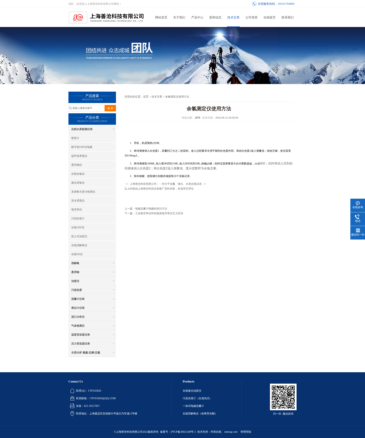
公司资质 (251, 17)
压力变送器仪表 (80, 343)
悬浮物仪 (76, 164)
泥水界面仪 (78, 200)
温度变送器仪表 (80, 334)
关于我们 (179, 17)
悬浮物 (75, 272)
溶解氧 (75, 263)
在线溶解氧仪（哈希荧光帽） (200, 413)
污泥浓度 (76, 290)
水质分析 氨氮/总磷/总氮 (85, 352)
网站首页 (161, 17)
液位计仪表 (78, 307)
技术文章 (233, 17)
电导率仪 (76, 209)
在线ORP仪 (77, 227)
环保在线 (216, 431)
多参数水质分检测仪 (83, 191)
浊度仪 (75, 281)
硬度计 (75, 138)
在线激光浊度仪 (192, 390)
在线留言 (269, 17)
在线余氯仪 (78, 173)
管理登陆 (245, 431)
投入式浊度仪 (79, 236)
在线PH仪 (77, 254)
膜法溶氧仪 (78, 182)
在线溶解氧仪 (79, 245)
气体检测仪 (78, 325)
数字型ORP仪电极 (81, 147)
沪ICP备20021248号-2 (183, 431)
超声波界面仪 (79, 156)
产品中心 (197, 17)
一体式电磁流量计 (193, 406)
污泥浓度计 (78, 218)
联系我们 (288, 17)
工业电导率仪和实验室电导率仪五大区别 (159, 213)
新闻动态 (215, 17)
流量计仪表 (78, 299)
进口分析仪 (78, 316)
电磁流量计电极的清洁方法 (151, 208)
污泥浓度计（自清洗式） (197, 398)
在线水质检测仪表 (82, 129)
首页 (145, 96)
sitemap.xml (230, 431)
